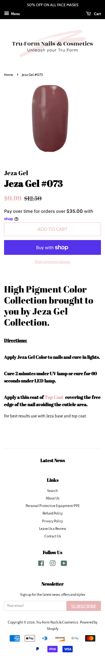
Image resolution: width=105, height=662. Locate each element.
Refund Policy (53, 513)
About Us (52, 498)
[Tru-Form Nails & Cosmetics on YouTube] (64, 564)
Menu (15, 14)
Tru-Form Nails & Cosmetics (57, 622)
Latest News (52, 460)
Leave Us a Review (52, 529)
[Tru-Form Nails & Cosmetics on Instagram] (52, 564)
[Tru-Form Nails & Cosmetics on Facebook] (41, 564)
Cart (97, 13)
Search (52, 491)
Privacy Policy (52, 521)
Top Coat (54, 397)
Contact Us (52, 536)
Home (8, 75)
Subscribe (83, 606)
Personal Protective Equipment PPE (53, 506)
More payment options (53, 262)
